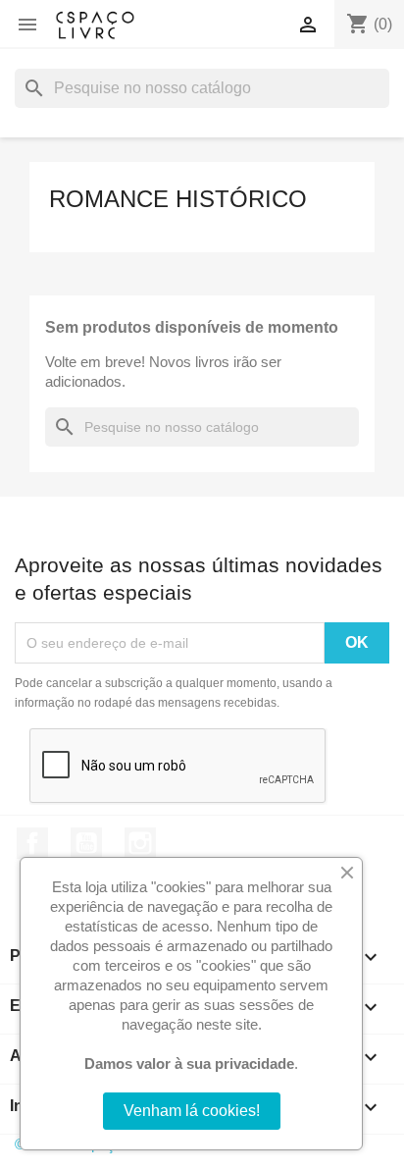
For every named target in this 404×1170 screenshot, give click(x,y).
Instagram (140, 843)
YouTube (86, 843)
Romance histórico (178, 199)
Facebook (32, 843)
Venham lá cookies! (192, 1110)
